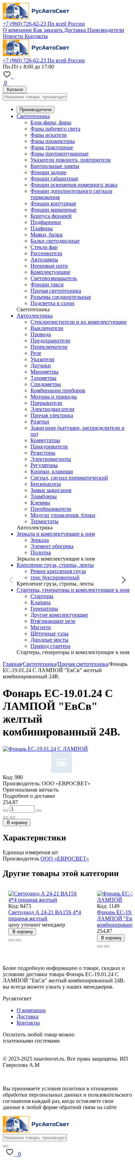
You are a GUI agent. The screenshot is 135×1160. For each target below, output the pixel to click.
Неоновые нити (49, 266)
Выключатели (46, 328)
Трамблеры (43, 496)
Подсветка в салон (52, 303)
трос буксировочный (55, 577)
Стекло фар (43, 247)
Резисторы (42, 453)
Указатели (42, 359)
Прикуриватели (49, 446)
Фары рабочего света (55, 129)
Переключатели (49, 347)
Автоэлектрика (35, 316)
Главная (12, 664)
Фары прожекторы (52, 141)
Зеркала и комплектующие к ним (56, 534)
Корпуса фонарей (51, 216)
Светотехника (33, 116)
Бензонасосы (45, 484)
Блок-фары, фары (50, 122)
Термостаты (44, 521)
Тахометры (43, 378)
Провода (40, 334)
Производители (105, 30)
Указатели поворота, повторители (70, 160)
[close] (5, 1146)
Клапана (40, 602)
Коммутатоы (45, 440)
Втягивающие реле (52, 621)
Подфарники (45, 222)
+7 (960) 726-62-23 (44, 24)
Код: (8, 777)
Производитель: (21, 783)
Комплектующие (50, 272)
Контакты (36, 36)
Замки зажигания (50, 490)
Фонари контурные (53, 203)
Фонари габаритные (54, 178)
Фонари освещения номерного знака (73, 185)
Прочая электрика (51, 415)
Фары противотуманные (59, 154)
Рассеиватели (46, 253)
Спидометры (45, 384)
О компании (18, 30)
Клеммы (40, 503)
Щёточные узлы (49, 633)
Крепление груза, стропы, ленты (55, 565)
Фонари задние (48, 172)
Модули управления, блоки (62, 515)
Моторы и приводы (53, 397)
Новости (14, 36)
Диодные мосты (49, 640)
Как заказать (48, 30)
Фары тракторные (51, 147)
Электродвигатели (52, 409)
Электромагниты (50, 459)
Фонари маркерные (53, 210)
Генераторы (44, 609)
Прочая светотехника (55, 291)
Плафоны (41, 228)
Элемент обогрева (51, 546)
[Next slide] (123, 580)
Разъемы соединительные (60, 297)
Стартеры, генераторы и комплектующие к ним (73, 590)
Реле (35, 353)
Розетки (39, 422)
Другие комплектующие (59, 615)
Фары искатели (48, 135)
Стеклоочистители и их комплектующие (78, 322)
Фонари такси (47, 284)
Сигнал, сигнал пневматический (69, 478)
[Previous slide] (11, 580)
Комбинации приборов (57, 390)
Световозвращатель (53, 278)
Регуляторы (44, 465)
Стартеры (41, 596)
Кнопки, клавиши (51, 471)
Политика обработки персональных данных (55, 1077)
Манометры (44, 372)
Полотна (40, 552)
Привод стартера (50, 646)
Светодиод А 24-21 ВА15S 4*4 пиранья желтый (44, 915)
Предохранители (50, 340)
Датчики (40, 365)
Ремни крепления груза (58, 571)
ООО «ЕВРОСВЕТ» (64, 859)
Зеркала (39, 540)
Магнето (40, 627)
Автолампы (44, 259)
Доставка (75, 30)
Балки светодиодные (55, 241)
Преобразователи (50, 509)
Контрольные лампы (54, 166)
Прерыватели (46, 403)
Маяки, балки (46, 235)
